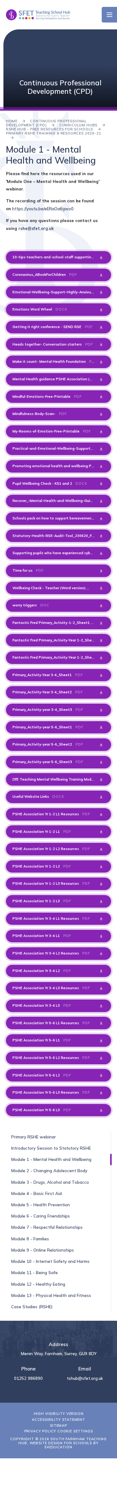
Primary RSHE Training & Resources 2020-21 (53, 133)
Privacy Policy (40, 1431)
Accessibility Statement (58, 1419)
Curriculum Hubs (78, 125)
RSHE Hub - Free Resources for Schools (49, 129)
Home (11, 121)
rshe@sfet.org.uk (36, 228)
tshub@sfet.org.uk (85, 1378)
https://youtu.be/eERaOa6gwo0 (43, 208)
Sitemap (58, 1425)
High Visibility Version (59, 1413)
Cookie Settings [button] (75, 1431)
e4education (58, 1447)
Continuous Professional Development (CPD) (46, 123)
